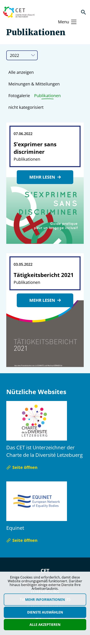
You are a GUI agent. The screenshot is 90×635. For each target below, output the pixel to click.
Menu (63, 21)
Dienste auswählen (45, 612)
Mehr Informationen (45, 599)
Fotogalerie (19, 95)
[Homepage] (19, 12)
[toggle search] (83, 12)
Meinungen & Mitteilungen (34, 84)
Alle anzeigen (21, 72)
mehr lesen (42, 177)
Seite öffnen (24, 467)
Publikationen (47, 95)
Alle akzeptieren (45, 624)
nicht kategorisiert (26, 107)
